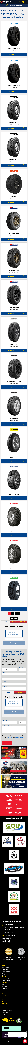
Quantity (21, 667)
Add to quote (11, 54)
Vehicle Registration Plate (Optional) (8, 719)
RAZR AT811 (14, 196)
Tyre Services (5, 986)
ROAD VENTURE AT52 (14, 122)
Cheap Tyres (5, 1014)
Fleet (3, 998)
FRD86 (14, 492)
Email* (4, 682)
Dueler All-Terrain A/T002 (14, 381)
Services (4, 982)
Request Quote (7, 743)
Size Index (4, 1009)
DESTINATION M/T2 (14, 529)
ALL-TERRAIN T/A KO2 (14, 233)
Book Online (5, 996)
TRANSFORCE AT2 (14, 566)
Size (3, 667)
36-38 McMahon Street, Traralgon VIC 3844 (14, 928)
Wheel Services (5, 988)
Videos (4, 1001)
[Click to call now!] (19, 2)
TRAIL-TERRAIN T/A (14, 307)
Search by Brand (6, 971)
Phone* (10, 677)
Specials (4, 992)
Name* (4, 672)
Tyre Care (4, 973)
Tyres (3, 965)
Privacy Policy (9, 737)
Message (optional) (7, 725)
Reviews (4, 1003)
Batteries (4, 984)
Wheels (4, 977)
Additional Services (6, 990)
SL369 (14, 603)
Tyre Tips (4, 975)
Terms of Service (19, 737)
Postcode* (4, 686)
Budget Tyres (5, 1012)
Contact (4, 994)
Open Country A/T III (14, 48)
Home (4, 10)
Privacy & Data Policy (10, 1041)
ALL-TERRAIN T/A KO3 (14, 270)
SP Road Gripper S (14, 455)
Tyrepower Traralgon (15, 5)
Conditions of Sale (19, 1041)
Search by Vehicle (6, 967)
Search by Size (5, 969)
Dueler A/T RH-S (14, 344)
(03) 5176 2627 (9, 932)
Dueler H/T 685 (14, 418)
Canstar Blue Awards (7, 1010)
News (3, 999)
